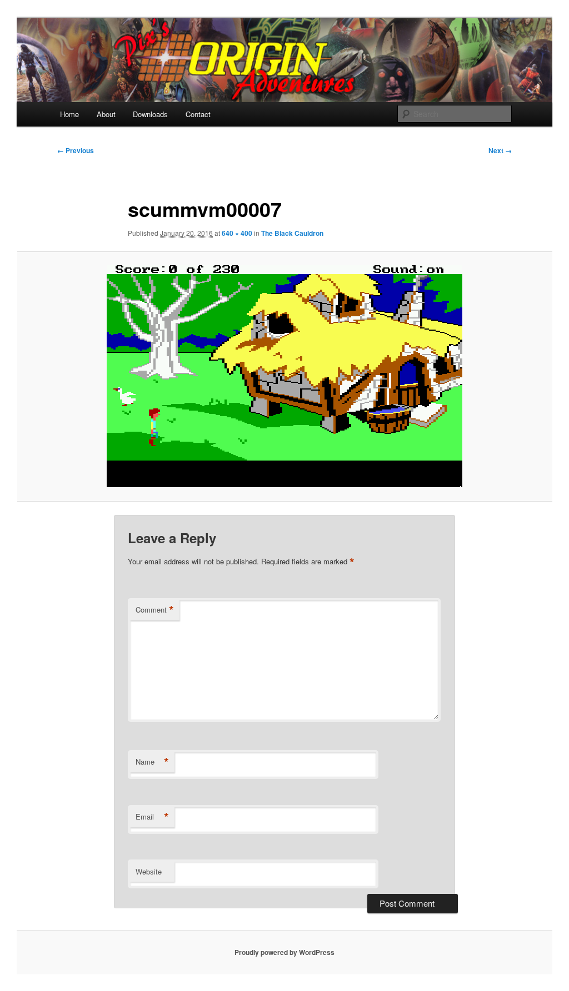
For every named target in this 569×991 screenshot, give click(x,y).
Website (149, 871)
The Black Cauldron (292, 233)
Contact (198, 114)
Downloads (150, 114)
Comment (155, 610)
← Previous (75, 150)
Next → (500, 150)
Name (152, 762)
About (106, 114)
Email (152, 817)
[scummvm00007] (284, 376)
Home (69, 114)
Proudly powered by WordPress (284, 952)
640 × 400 (237, 233)
